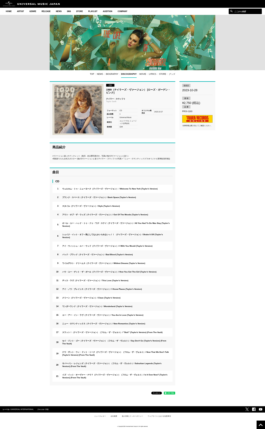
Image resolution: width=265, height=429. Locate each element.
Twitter (247, 409)
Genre (32, 11)
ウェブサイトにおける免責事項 (159, 416)
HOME (9, 11)
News (59, 11)
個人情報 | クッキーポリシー (132, 416)
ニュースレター (100, 416)
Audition (107, 11)
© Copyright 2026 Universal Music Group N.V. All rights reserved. (132, 426)
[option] (78, 109)
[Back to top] (261, 425)
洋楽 (47, 409)
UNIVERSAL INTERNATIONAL (22, 409)
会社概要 (114, 416)
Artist (20, 11)
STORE (79, 11)
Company (122, 11)
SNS (69, 11)
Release (46, 11)
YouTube (260, 409)
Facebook (253, 409)
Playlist (92, 11)
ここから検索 (231, 11)
